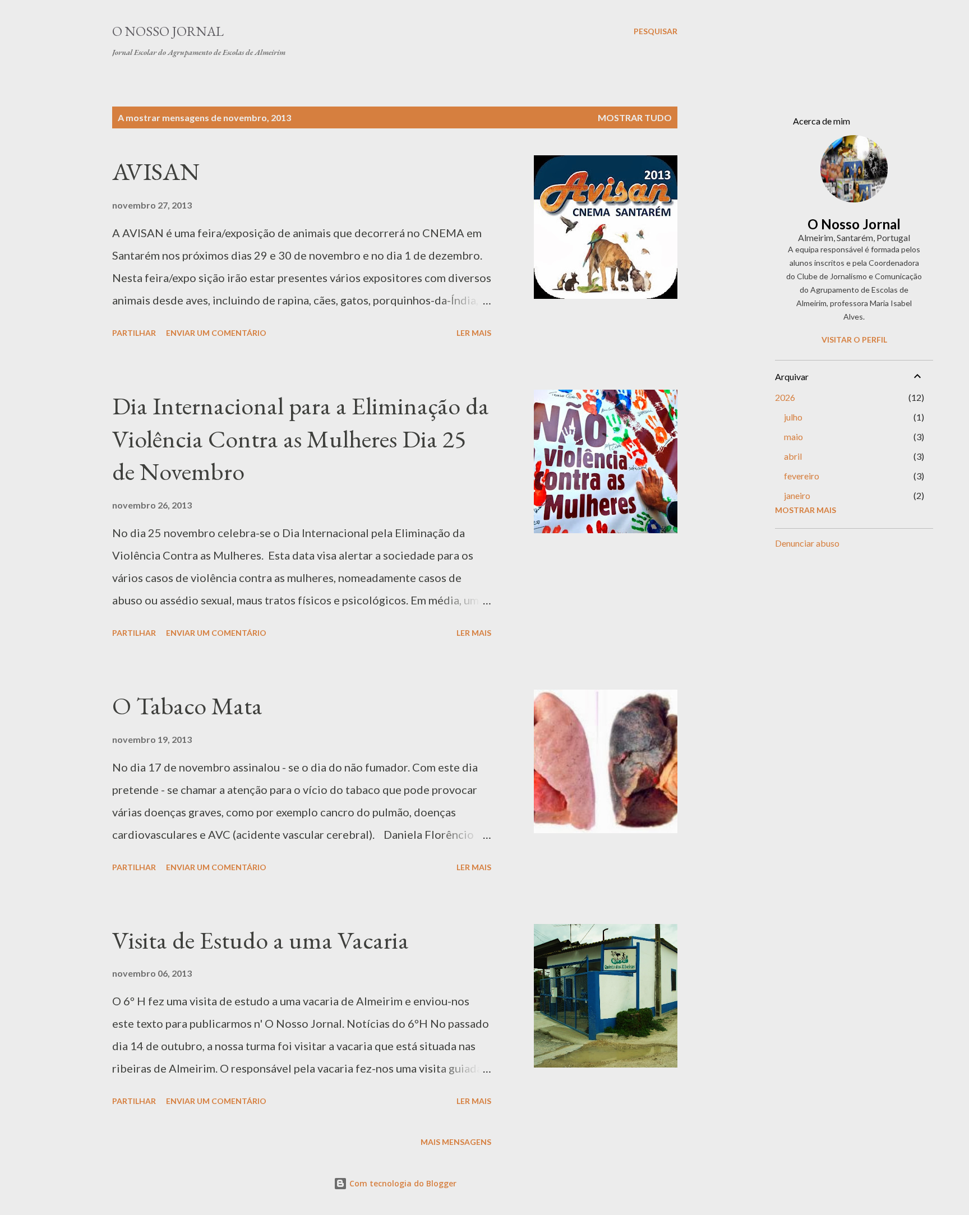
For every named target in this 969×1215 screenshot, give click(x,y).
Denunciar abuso (807, 543)
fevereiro (801, 475)
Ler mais (473, 333)
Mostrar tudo (635, 117)
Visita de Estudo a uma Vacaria (260, 940)
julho (793, 417)
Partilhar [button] (134, 333)
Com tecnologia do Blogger (401, 1183)
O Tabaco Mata (187, 706)
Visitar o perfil (854, 339)
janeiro (797, 495)
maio (793, 436)
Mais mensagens (456, 1142)
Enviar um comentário (216, 333)
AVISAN (156, 171)
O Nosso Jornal (168, 31)
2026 (785, 397)
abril (793, 456)
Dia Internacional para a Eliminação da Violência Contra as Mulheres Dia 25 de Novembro (300, 438)
